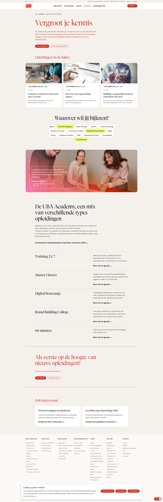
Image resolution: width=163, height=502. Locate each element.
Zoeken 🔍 (132, 6)
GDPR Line (110, 461)
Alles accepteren (107, 491)
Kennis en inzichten (79, 450)
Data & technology (106, 126)
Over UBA (90, 1)
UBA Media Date (46, 448)
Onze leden (109, 474)
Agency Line (110, 469)
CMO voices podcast (32, 469)
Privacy (53, 135)
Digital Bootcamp (63, 453)
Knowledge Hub (99, 6)
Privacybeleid (126, 453)
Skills (79, 135)
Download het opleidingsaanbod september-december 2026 (60, 243)
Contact (122, 1)
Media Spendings (112, 466)
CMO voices (29, 466)
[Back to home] (29, 6)
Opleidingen (61, 442)
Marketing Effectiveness (95, 131)
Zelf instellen (121, 491)
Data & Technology (31, 458)
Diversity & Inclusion (58, 131)
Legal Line (110, 458)
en (32, 1)
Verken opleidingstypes (59, 46)
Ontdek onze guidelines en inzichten (100, 422)
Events (79, 6)
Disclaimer (126, 456)
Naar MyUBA (41, 378)
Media (110, 131)
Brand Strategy (81, 126)
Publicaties (77, 448)
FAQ (124, 450)
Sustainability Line (112, 472)
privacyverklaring (29, 496)
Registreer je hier (54, 378)
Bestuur (108, 477)
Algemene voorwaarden (129, 448)
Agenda (128, 1)
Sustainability (107, 135)
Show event (44, 85)
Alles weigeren (133, 491)
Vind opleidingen (42, 46)
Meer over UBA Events (48, 442)
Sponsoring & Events (91, 135)
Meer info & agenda (101, 266)
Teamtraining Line (112, 464)
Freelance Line (111, 456)
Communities (69, 6)
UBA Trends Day (46, 445)
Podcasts (76, 453)
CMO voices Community (33, 472)
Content (93, 126)
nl (26, 1)
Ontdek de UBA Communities (50, 422)
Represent (58, 6)
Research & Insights (66, 135)
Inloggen (134, 1)
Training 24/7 (62, 458)
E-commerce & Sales (75, 131)
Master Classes (63, 448)
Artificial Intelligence (65, 126)
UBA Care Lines (114, 1)
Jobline (108, 448)
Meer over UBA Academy (66, 445)
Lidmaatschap (99, 1)
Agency (51, 126)
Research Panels (31, 464)
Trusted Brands (81, 139)
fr (29, 1)
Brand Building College (65, 450)
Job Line (106, 1)
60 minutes (62, 456)
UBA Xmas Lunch (46, 450)
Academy (87, 6)
